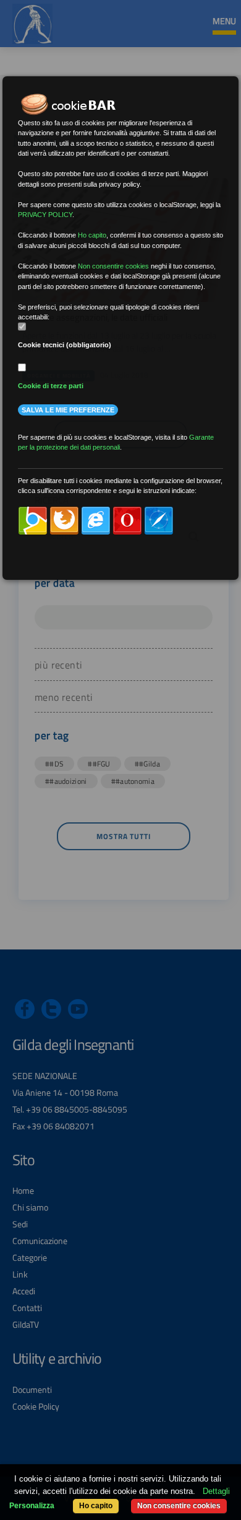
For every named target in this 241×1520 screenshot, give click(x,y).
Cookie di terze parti (50, 385)
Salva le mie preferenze (68, 410)
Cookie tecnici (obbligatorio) (64, 345)
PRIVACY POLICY (45, 214)
